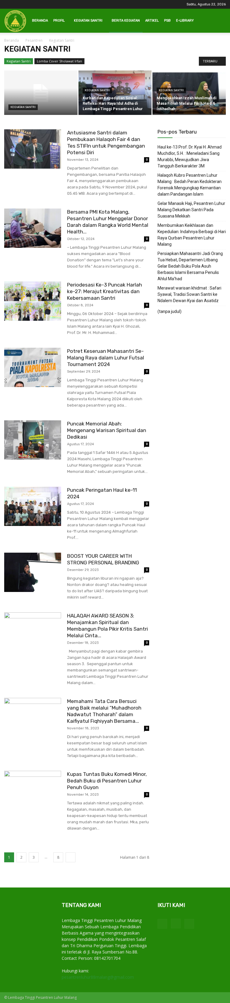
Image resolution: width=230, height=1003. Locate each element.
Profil (59, 21)
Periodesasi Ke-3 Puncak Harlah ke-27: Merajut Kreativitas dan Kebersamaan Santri (104, 291)
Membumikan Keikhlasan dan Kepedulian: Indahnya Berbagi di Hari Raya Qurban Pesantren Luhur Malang (192, 235)
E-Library (185, 21)
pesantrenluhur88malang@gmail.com (98, 977)
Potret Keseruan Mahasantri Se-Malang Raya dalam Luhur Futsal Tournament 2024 (105, 357)
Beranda (40, 21)
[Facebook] (162, 924)
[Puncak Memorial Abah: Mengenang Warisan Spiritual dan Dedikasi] (32, 440)
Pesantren (34, 40)
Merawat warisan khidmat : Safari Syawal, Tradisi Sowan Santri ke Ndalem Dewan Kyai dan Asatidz (189, 294)
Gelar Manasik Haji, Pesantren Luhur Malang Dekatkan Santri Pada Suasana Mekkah (191, 209)
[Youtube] (189, 924)
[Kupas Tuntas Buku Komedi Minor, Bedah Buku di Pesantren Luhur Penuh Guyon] (32, 790)
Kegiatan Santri (88, 21)
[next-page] (70, 857)
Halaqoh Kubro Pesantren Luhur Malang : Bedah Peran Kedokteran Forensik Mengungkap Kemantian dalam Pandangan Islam (190, 185)
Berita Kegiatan (126, 21)
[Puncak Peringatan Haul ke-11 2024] (32, 506)
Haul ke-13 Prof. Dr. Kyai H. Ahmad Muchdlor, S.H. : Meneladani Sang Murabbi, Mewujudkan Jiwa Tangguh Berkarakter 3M (190, 156)
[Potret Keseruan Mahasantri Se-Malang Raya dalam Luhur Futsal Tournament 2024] (32, 367)
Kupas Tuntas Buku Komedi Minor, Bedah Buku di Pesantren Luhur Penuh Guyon (107, 780)
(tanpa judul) (169, 311)
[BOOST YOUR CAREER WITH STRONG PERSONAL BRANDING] (32, 572)
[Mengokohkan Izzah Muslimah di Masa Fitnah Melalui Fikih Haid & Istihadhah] (189, 93)
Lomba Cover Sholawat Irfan (59, 61)
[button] (218, 21)
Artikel (152, 21)
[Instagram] (176, 923)
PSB (167, 21)
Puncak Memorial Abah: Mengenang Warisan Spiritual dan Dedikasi (106, 430)
